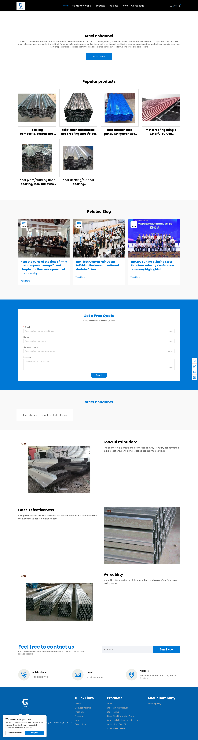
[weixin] (194, 377)
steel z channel (29, 415)
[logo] (20, 5)
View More (25, 281)
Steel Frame (113, 712)
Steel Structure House (117, 707)
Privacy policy (154, 703)
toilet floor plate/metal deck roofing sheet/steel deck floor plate (78, 132)
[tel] (194, 360)
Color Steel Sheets (116, 728)
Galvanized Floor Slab (117, 724)
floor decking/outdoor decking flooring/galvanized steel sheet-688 (78, 182)
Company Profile (81, 5)
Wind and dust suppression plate (123, 720)
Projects (113, 5)
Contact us (137, 5)
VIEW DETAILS (37, 107)
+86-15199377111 (40, 677)
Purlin (109, 703)
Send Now (166, 649)
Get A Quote (99, 56)
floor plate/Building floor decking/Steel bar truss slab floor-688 (37, 182)
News (124, 5)
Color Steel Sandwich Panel (121, 716)
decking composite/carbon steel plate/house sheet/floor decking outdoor (37, 132)
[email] (194, 371)
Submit (99, 375)
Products (100, 5)
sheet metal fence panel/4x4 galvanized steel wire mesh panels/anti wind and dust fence (119, 132)
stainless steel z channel (54, 415)
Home (65, 5)
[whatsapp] (194, 366)
